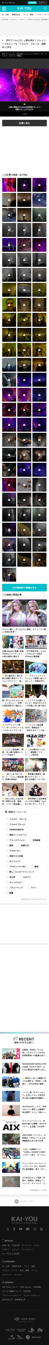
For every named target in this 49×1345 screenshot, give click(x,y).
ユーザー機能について (11, 1291)
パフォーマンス (16, 887)
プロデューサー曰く (18, 866)
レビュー (16, 1249)
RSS (41, 1229)
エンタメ (14, 19)
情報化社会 (17, 1266)
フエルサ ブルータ (17, 824)
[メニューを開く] (4, 8)
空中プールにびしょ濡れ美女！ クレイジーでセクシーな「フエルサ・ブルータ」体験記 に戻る (24, 43)
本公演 (12, 877)
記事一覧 (6, 1245)
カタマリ (27, 877)
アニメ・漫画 (29, 1266)
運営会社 (6, 1299)
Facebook (14, 1229)
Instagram (34, 1229)
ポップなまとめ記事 (10, 1253)
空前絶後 (36, 840)
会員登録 (32, 3)
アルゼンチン (15, 850)
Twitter (8, 1229)
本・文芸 (6, 1266)
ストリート (7, 1274)
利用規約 (27, 1291)
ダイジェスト (15, 861)
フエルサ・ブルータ (18, 819)
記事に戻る (24, 123)
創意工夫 (25, 845)
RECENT (26, 1039)
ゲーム (34, 1270)
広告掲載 (37, 1287)
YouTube (20, 1229)
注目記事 (16, 1245)
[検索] (45, 8)
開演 (11, 845)
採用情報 (18, 1299)
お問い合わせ (25, 1287)
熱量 (11, 893)
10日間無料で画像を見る (24, 587)
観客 (36, 866)
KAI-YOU (5, 19)
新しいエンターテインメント (21, 872)
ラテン (33, 887)
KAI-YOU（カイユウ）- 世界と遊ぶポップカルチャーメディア (24, 9)
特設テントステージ (18, 835)
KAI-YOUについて (10, 1287)
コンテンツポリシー (32, 1295)
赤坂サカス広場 (16, 856)
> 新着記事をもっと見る (38, 1190)
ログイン (42, 3)
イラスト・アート (9, 1270)
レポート (23, 19)
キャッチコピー (16, 882)
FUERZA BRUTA (16, 829)
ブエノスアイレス (17, 840)
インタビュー (27, 1249)
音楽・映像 (24, 1270)
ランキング (26, 1245)
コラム (36, 1245)
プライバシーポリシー (11, 1295)
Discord (28, 1229)
